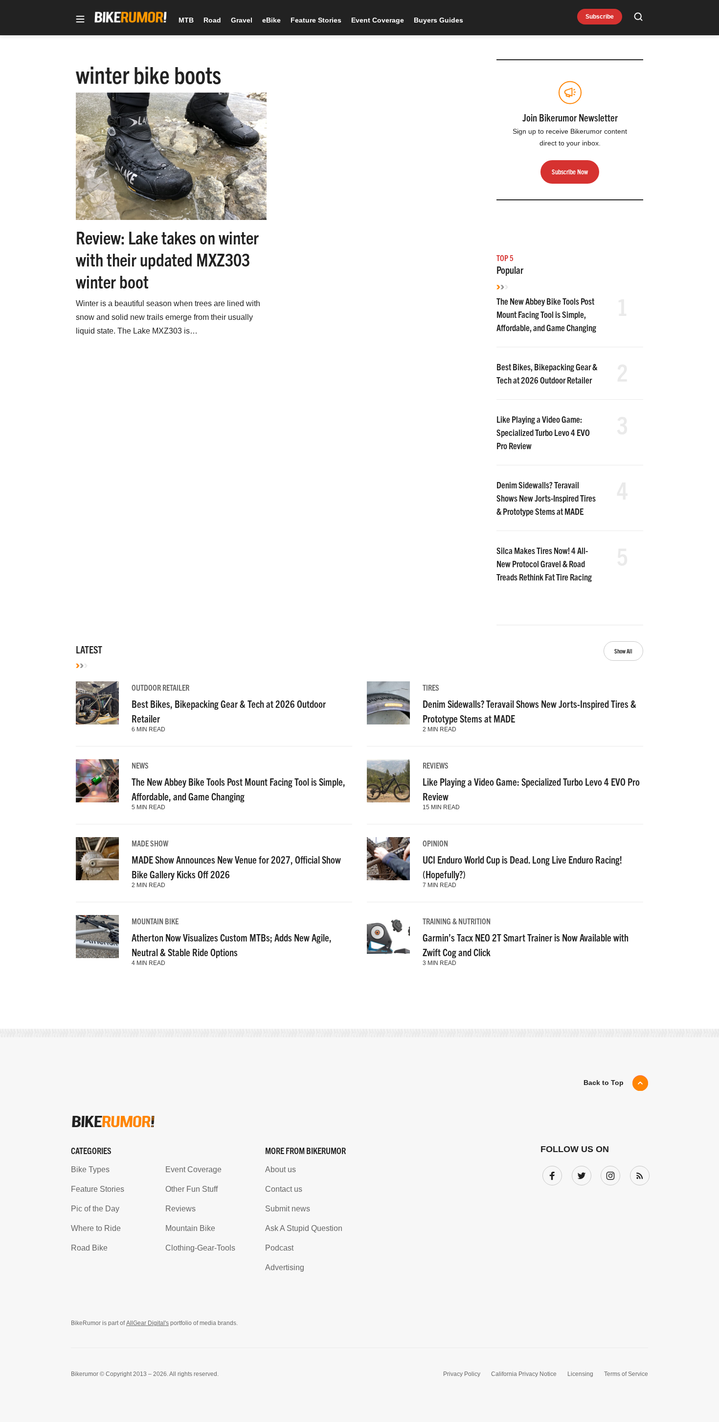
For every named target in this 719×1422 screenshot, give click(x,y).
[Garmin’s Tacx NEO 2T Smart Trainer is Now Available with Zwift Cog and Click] (388, 936)
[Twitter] (579, 1173)
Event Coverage (377, 20)
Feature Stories (316, 20)
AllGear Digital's (147, 1323)
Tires (431, 687)
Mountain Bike (155, 921)
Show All (623, 650)
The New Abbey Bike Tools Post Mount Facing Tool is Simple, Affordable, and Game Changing (546, 314)
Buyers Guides (438, 20)
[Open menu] (80, 19)
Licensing (580, 1374)
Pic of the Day (95, 1209)
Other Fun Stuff (191, 1189)
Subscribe (599, 16)
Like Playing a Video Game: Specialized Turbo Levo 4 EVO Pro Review (543, 432)
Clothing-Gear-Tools (200, 1248)
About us (280, 1169)
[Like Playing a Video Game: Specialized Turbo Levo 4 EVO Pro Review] (388, 780)
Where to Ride (96, 1228)
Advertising (284, 1267)
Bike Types (90, 1169)
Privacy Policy (461, 1374)
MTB (186, 20)
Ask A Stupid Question (303, 1228)
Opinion (435, 843)
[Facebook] (550, 1173)
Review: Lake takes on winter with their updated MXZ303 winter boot (167, 259)
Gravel (241, 20)
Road (212, 20)
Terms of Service (626, 1374)
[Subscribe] (638, 1173)
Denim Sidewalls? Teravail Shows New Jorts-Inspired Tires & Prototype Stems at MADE (546, 498)
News (140, 765)
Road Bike (89, 1248)
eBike (271, 20)
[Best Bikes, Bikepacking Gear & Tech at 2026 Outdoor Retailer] (97, 702)
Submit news (287, 1209)
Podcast (279, 1248)
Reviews (436, 765)
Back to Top (604, 1082)
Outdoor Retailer (160, 687)
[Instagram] (608, 1173)
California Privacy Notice (524, 1374)
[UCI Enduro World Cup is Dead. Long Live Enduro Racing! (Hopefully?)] (388, 858)
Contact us (283, 1189)
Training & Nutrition (457, 921)
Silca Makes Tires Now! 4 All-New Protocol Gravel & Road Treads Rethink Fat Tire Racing (544, 563)
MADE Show (150, 843)
